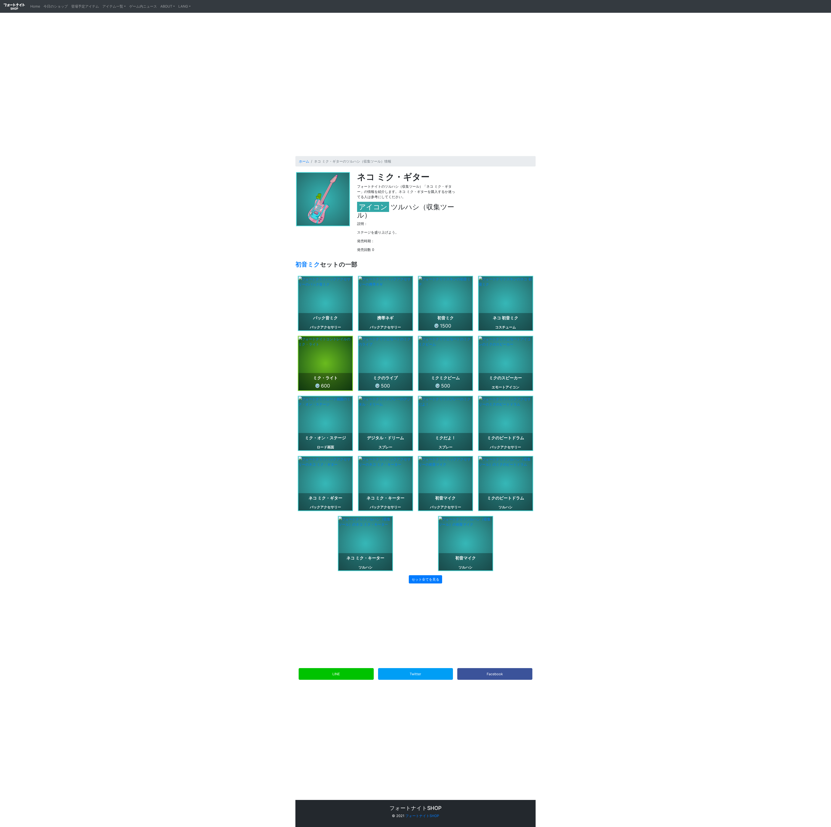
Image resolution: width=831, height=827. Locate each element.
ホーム (304, 161)
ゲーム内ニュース (143, 6)
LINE (336, 674)
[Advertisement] (415, 112)
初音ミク (307, 264)
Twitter (415, 674)
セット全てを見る (425, 579)
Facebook (495, 674)
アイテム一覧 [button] (112, 6)
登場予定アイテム (85, 6)
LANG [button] (183, 6)
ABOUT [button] (166, 6)
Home (36, 6)
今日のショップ (55, 6)
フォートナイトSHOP (422, 816)
